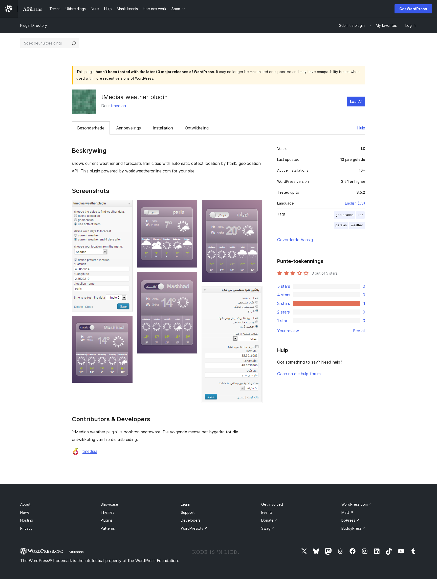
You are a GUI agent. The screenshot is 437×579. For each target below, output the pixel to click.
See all (359, 330)
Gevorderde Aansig (295, 239)
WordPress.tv (194, 528)
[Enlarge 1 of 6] (125, 206)
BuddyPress (353, 528)
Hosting (26, 520)
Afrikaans (76, 552)
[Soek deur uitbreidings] (74, 43)
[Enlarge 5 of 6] (255, 206)
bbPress (350, 520)
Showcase (109, 504)
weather (357, 225)
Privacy (26, 528)
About (25, 504)
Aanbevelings (128, 127)
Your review (288, 330)
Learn (185, 504)
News (25, 512)
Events (267, 512)
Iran (360, 215)
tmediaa (118, 105)
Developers (191, 520)
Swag (268, 528)
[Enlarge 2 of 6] (125, 322)
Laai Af (356, 101)
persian (341, 225)
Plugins (107, 520)
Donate (269, 520)
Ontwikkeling (197, 127)
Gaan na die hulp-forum (299, 373)
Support (187, 512)
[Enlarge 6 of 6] (255, 292)
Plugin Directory (33, 25)
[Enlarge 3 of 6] (190, 206)
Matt (347, 512)
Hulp (361, 127)
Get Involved (272, 504)
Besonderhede (90, 127)
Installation (163, 127)
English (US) (355, 203)
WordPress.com (356, 504)
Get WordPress (413, 9)
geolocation (345, 215)
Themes (107, 512)
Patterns (108, 528)
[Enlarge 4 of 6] (190, 278)
